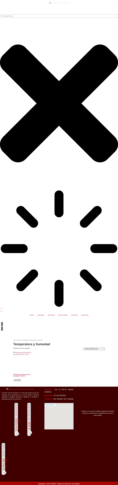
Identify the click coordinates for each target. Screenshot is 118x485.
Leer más (17, 380)
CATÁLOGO (74, 315)
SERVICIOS (51, 315)
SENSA (32, 315)
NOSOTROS (85, 315)
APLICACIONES (63, 315)
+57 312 (9, 320)
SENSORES (41, 315)
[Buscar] (1, 309)
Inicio (14, 340)
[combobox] (59, 16)
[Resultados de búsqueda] (59, 249)
